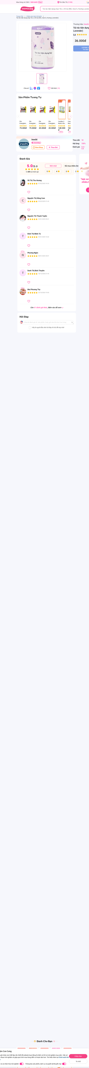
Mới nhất (53, 166)
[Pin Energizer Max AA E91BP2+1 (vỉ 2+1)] (42, 109)
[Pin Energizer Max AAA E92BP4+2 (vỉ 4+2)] (33, 109)
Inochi (86, 24)
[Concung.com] (27, 8)
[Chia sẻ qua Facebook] (38, 88)
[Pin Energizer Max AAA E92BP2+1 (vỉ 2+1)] (52, 109)
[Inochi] (24, 144)
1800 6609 (33, 2)
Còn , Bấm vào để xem (45, 308)
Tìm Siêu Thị (65, 2)
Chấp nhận (78, 1056)
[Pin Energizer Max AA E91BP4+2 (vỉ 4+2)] (23, 109)
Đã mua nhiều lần (71, 166)
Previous (19, 118)
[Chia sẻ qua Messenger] (35, 88)
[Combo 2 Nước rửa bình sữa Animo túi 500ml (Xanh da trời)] (62, 109)
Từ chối (78, 1061)
